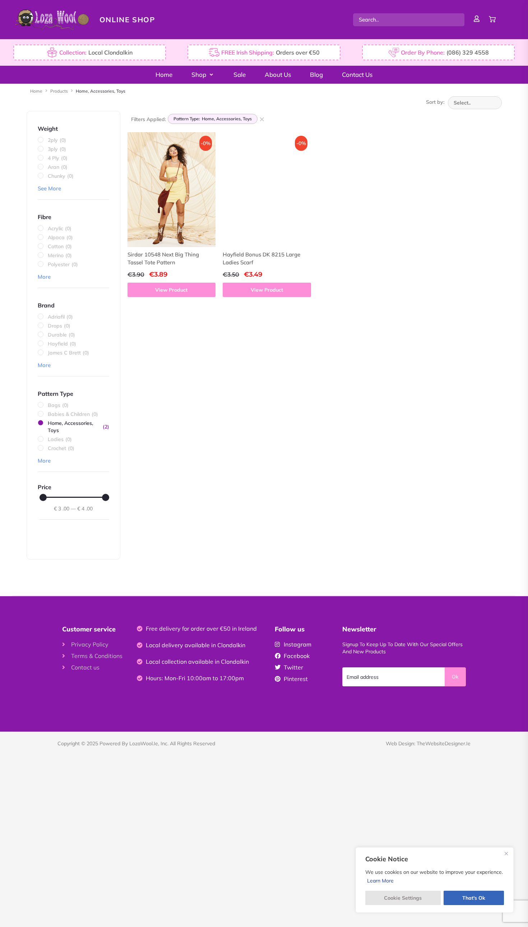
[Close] (506, 853)
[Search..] (408, 19)
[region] (435, 880)
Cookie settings (403, 898)
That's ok (473, 898)
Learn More (380, 880)
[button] (203, 75)
